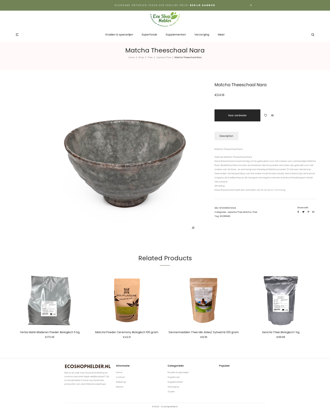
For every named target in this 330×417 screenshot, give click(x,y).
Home (132, 57)
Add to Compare (272, 115)
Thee (149, 57)
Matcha (247, 212)
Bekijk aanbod (202, 5)
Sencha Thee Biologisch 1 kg (280, 332)
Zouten (171, 391)
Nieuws (119, 386)
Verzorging (173, 386)
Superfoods (174, 377)
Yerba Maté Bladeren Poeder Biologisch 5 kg (50, 332)
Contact (120, 377)
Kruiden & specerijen (178, 372)
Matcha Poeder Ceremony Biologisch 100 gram (126, 332)
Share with (302, 207)
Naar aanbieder (237, 115)
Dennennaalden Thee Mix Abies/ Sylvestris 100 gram (204, 332)
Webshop (121, 381)
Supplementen (175, 381)
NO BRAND (225, 216)
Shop (141, 57)
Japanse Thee (163, 57)
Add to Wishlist (265, 115)
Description (226, 136)
